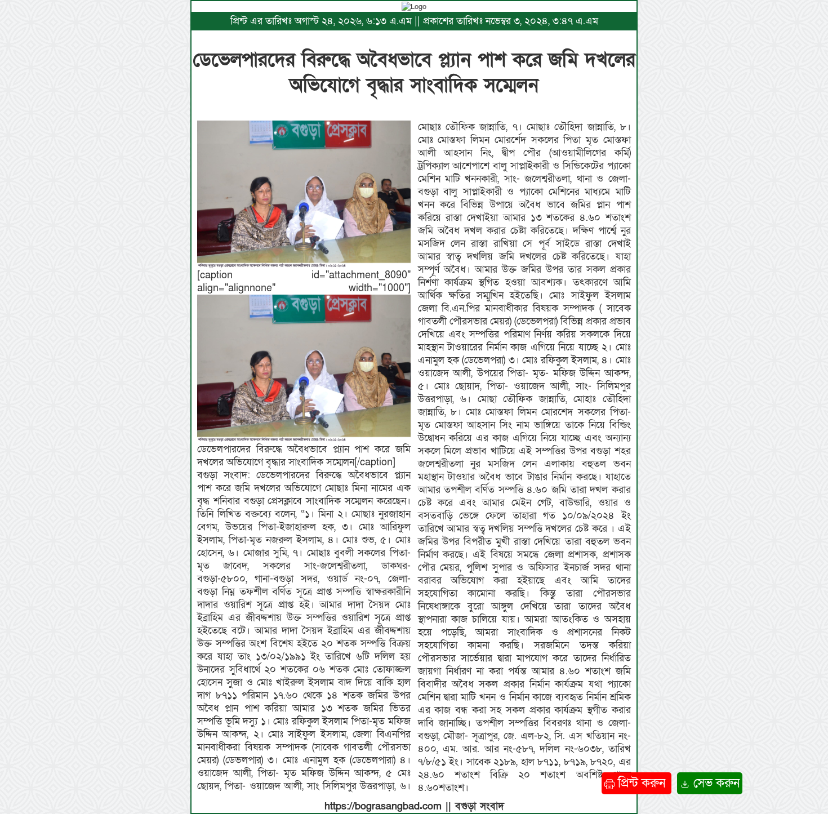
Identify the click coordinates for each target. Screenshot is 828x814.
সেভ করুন (715, 783)
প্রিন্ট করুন (642, 783)
